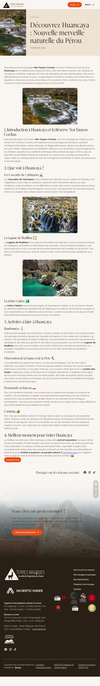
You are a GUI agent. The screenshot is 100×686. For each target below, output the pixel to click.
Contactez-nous (69, 452)
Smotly (18, 667)
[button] (90, 4)
